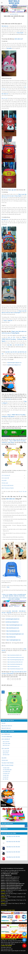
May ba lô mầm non (6, 728)
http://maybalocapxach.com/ (12, 627)
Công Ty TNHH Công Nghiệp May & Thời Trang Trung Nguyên (14, 595)
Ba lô (20, 491)
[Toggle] (24, 475)
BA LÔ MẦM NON (6, 734)
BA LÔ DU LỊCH (6, 745)
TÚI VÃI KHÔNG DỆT (7, 769)
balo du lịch (14, 611)
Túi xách (24, 491)
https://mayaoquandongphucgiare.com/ (15, 633)
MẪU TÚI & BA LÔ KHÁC (7, 765)
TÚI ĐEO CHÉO (6, 767)
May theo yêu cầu (14, 14)
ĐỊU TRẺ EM (5, 779)
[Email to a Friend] (15, 679)
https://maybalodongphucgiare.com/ (14, 625)
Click (8, 587)
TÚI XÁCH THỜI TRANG (7, 762)
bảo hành (8, 399)
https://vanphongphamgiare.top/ (13, 639)
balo (25, 87)
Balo (3, 98)
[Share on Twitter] (13, 679)
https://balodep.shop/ (11, 636)
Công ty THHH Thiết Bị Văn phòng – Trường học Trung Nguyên (14, 339)
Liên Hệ (3, 723)
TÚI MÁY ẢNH (6, 775)
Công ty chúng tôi (8, 320)
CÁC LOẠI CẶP (5, 748)
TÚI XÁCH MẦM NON (7, 736)
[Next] (26, 703)
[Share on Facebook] (10, 679)
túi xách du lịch (19, 345)
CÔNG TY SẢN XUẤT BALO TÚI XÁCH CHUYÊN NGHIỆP (14, 598)
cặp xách (3, 88)
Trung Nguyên (20, 32)
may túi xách (13, 352)
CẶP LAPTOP (5, 752)
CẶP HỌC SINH (6, 754)
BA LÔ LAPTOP (6, 741)
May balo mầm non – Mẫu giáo (14, 4)
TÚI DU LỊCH (5, 760)
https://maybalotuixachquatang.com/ (15, 664)
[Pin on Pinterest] (17, 679)
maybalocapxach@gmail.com (14, 364)
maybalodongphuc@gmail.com (14, 362)
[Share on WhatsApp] (8, 679)
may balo (7, 352)
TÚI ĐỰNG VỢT (6, 773)
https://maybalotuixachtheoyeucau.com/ (16, 657)
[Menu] (2, 2)
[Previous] (1, 703)
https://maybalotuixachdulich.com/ (15, 655)
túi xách (5, 98)
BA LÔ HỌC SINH (6, 743)
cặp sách (13, 189)
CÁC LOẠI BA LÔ (6, 739)
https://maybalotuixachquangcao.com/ (15, 668)
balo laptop (9, 48)
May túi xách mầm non (7, 725)
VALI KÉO (4, 758)
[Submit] (26, 826)
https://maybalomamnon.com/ (13, 630)
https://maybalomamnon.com (13, 666)
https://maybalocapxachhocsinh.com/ (15, 661)
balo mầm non (18, 39)
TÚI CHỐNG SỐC (6, 771)
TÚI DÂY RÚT (6, 777)
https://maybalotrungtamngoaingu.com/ (16, 659)
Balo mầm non (5, 26)
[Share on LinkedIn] (20, 679)
